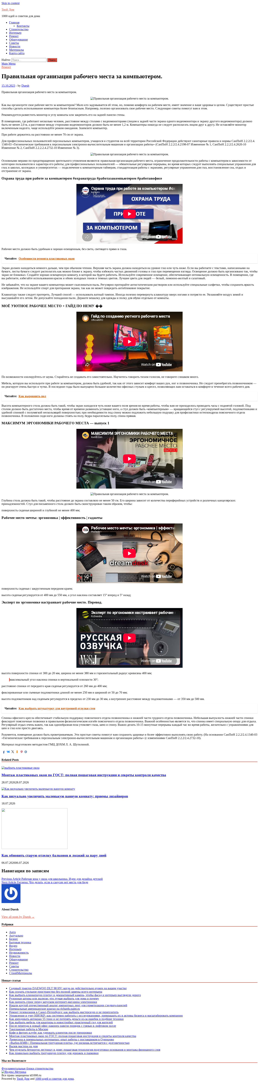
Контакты (23, 25)
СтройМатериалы (20, 973)
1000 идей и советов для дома (54, 1078)
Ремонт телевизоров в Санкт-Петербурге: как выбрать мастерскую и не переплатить (64, 1012)
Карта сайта (16, 53)
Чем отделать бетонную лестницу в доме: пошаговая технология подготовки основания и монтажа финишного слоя (84, 1049)
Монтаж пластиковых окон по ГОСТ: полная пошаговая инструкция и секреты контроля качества (84, 775)
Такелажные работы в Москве (28, 1029)
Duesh (25, 85)
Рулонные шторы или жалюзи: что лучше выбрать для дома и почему (54, 998)
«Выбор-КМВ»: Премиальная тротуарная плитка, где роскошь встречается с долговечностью (69, 1042)
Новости (14, 46)
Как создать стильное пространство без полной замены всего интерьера (55, 991)
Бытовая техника (20, 942)
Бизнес (13, 939)
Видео (13, 945)
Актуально (16, 935)
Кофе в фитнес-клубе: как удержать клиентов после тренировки (50, 1032)
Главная (14, 22)
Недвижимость (19, 952)
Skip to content (11, 3)
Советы (14, 43)
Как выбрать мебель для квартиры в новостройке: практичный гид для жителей (61, 1022)
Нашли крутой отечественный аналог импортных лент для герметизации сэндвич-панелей (68, 1005)
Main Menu (9, 63)
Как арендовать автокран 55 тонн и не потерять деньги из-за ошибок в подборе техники (66, 1019)
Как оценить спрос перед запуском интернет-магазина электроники (53, 1002)
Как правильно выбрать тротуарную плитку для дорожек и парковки (54, 1053)
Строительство (18, 29)
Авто (12, 932)
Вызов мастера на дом (23, 1046)
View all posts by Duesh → (18, 916)
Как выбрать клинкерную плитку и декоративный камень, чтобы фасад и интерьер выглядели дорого (75, 995)
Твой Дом (8, 9)
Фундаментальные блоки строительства (27, 1068)
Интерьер (15, 32)
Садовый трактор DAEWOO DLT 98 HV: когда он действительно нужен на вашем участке (68, 988)
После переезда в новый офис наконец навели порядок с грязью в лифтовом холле (62, 1025)
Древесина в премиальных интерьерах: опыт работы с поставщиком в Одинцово (61, 1039)
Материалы (16, 49)
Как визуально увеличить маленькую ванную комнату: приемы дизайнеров (65, 796)
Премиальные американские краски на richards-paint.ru (44, 1008)
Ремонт (14, 36)
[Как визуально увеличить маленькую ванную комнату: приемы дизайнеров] (38, 788)
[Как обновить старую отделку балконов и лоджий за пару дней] (34, 848)
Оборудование (18, 39)
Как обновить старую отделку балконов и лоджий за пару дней (54, 855)
